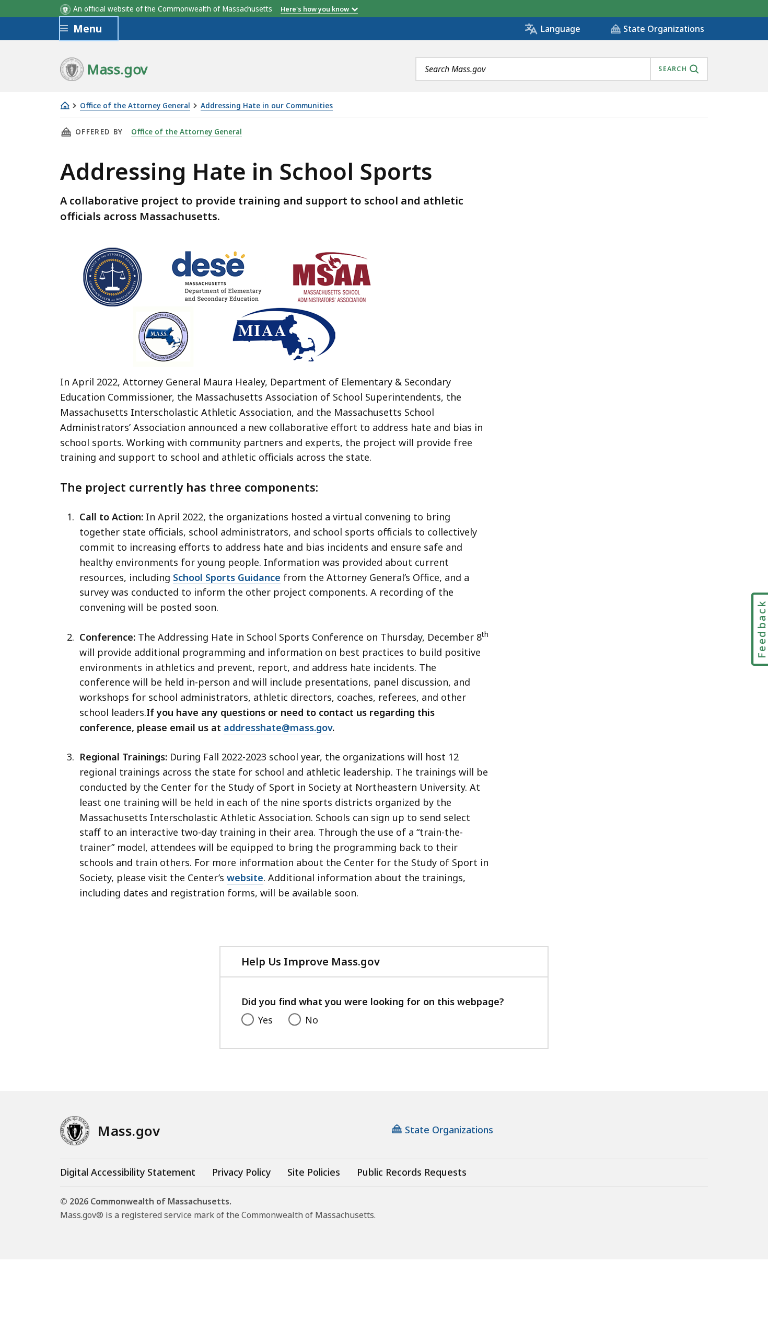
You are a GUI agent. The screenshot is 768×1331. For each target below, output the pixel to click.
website (245, 877)
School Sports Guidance (227, 577)
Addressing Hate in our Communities (267, 105)
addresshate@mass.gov (278, 727)
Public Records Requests (412, 1172)
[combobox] (561, 69)
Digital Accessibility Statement (127, 1172)
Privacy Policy (241, 1172)
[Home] (65, 105)
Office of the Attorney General (135, 105)
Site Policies (313, 1172)
